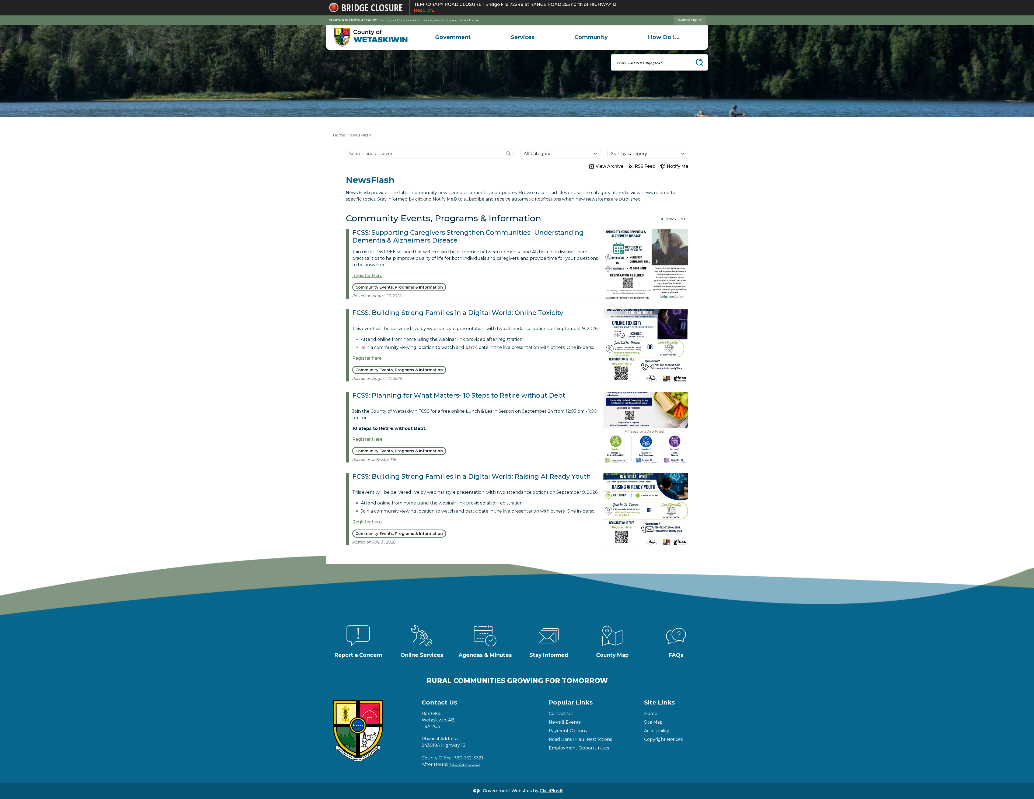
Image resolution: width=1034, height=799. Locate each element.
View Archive (609, 166)
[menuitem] (453, 37)
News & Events (565, 722)
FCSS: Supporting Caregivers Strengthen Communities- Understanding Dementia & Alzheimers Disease (468, 236)
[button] (699, 62)
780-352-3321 (468, 758)
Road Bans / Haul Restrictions (580, 739)
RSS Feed (645, 166)
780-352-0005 (464, 764)
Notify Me (677, 166)
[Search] (508, 153)
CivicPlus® (551, 790)
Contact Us (560, 713)
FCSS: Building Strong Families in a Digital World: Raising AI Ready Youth (471, 476)
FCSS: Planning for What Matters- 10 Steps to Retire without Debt (458, 395)
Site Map (653, 722)
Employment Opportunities (579, 748)
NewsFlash (360, 135)
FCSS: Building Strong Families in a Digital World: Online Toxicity (457, 313)
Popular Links (571, 702)
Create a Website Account (353, 20)
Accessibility (656, 730)
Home (339, 135)
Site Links (659, 702)
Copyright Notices (663, 739)
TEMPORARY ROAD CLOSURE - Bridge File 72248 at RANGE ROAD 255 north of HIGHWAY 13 (515, 7)
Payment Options (568, 730)
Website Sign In (689, 20)
